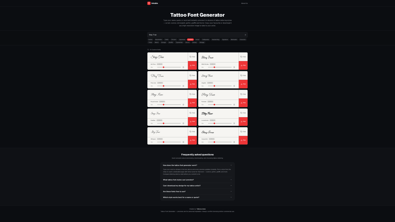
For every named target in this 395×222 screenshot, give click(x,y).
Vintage (202, 42)
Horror (188, 42)
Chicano (173, 39)
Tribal (150, 42)
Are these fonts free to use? (174, 191)
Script (197, 39)
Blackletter (158, 39)
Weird (156, 42)
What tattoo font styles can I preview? (178, 180)
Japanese (182, 39)
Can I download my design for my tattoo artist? (182, 186)
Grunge (163, 42)
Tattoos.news (201, 209)
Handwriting (215, 39)
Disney (194, 42)
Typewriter (179, 42)
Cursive (190, 39)
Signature (225, 39)
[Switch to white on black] (183, 67)
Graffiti (171, 42)
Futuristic (243, 39)
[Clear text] (245, 35)
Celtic (166, 39)
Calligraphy (205, 39)
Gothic (150, 39)
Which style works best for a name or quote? (181, 197)
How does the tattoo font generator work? (180, 165)
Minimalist (234, 39)
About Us (244, 3)
